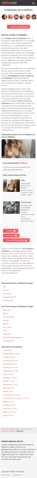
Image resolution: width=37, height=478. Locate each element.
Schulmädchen (8, 341)
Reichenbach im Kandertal (16, 398)
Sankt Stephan (11, 354)
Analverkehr (5, 263)
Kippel (8, 415)
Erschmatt (10, 409)
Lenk (7, 350)
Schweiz (23, 429)
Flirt (4, 287)
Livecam (9, 231)
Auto (5, 330)
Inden (8, 374)
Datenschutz (17, 475)
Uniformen (7, 334)
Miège (8, 402)
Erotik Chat (5, 429)
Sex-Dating (7, 293)
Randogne (9, 405)
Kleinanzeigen (15, 429)
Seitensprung (8, 300)
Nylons (5, 313)
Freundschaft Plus (9, 297)
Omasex (20, 253)
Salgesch (9, 412)
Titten (25, 256)
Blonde (5, 324)
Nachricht (10, 235)
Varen (8, 388)
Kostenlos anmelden (18, 27)
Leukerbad (10, 364)
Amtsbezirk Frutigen (8, 431)
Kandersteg (10, 361)
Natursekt (18, 263)
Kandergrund (10, 367)
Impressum (5, 475)
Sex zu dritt (7, 327)
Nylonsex (26, 253)
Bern (29, 429)
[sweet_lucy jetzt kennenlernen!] (18, 148)
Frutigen (9, 357)
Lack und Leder (8, 317)
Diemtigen (10, 378)
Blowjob (4, 253)
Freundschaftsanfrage (15, 240)
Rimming (26, 261)
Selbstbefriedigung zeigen (12, 337)
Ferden (8, 391)
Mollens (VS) (10, 371)
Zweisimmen (10, 385)
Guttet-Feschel (11, 395)
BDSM (29, 251)
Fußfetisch (12, 253)
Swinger (6, 290)
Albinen (9, 381)
